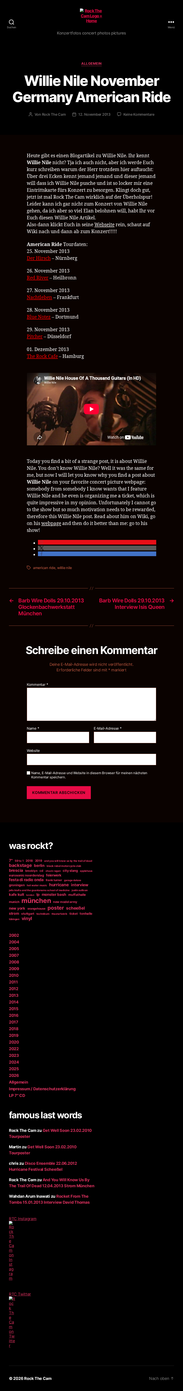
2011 (13, 982)
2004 (14, 942)
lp (37, 894)
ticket (73, 913)
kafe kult (16, 894)
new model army (65, 902)
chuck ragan (53, 870)
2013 (14, 995)
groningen (17, 885)
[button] (97, 542)
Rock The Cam (54, 114)
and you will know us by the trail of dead (68, 860)
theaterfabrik (59, 913)
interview (79, 884)
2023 (14, 1055)
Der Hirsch (39, 258)
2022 (14, 1048)
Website (33, 750)
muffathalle (77, 894)
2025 (14, 1068)
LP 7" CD (17, 1095)
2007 (14, 955)
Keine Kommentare (138, 114)
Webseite (104, 225)
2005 (14, 948)
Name (33, 729)
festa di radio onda (26, 879)
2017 (13, 1022)
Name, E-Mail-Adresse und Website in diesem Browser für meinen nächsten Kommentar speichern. (89, 775)
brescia (16, 870)
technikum (43, 913)
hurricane (59, 884)
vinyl (27, 918)
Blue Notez (39, 317)
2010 (14, 975)
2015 (14, 1008)
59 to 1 (19, 860)
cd (41, 870)
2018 (29, 860)
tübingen (14, 919)
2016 (14, 1015)
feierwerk (53, 875)
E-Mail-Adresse (108, 729)
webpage (51, 524)
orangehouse (36, 908)
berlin (39, 865)
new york (17, 908)
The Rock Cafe (42, 356)
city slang (70, 871)
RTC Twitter (20, 1294)
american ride (44, 567)
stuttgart (27, 913)
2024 (14, 1062)
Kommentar (37, 685)
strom (14, 913)
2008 (14, 962)
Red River (37, 278)
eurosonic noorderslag (26, 875)
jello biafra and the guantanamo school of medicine (39, 890)
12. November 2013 (94, 114)
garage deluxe (72, 880)
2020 (14, 1042)
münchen (36, 900)
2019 (38, 860)
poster (56, 907)
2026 (14, 1075)
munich (14, 902)
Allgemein (91, 64)
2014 (14, 1002)
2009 (14, 968)
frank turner (54, 880)
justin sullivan (80, 890)
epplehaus (86, 870)
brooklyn (31, 870)
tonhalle (86, 914)
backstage (20, 865)
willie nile (64, 567)
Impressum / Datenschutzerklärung (42, 1088)
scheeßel (75, 908)
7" (10, 860)
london (30, 895)
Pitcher (35, 337)
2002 (14, 935)
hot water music (37, 885)
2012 (13, 988)
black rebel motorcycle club (64, 866)
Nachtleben (39, 298)
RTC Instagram (23, 1218)
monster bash (54, 894)
